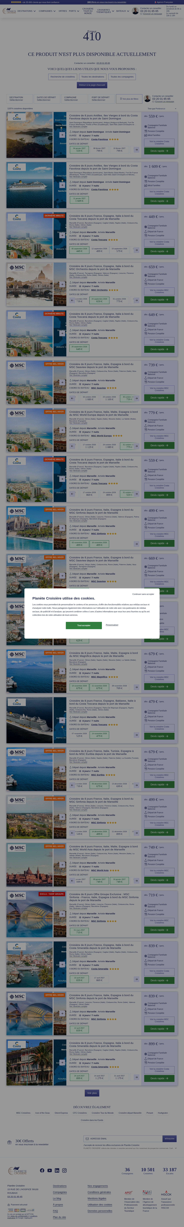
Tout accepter (83, 625)
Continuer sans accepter (143, 594)
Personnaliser (112, 625)
